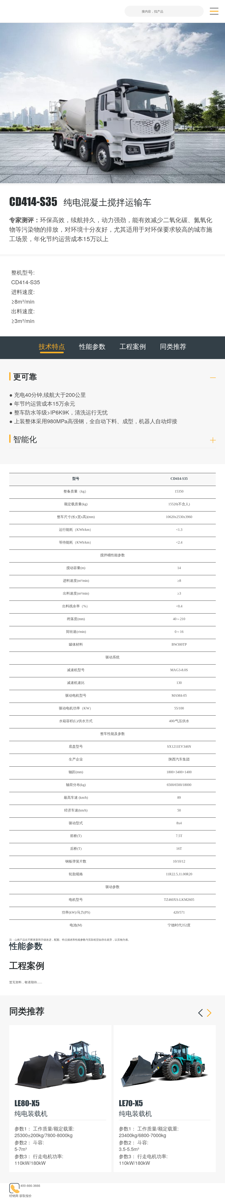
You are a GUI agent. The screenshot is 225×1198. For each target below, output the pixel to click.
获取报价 (25, 1195)
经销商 (13, 1195)
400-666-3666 (30, 1185)
